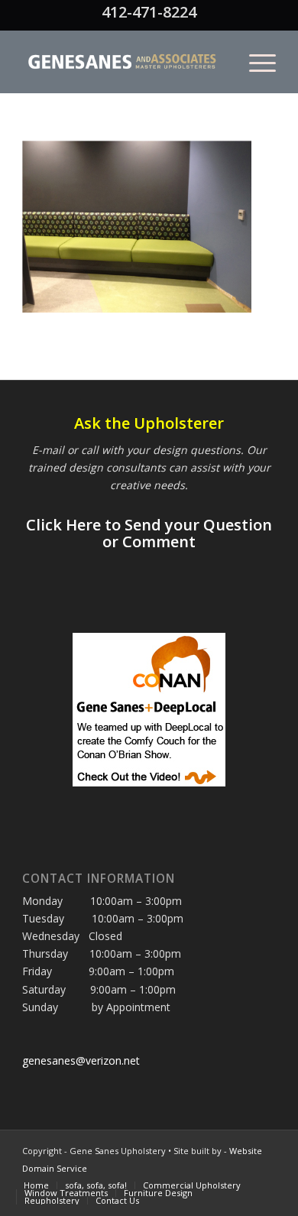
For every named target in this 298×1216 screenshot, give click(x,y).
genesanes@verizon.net (81, 1060)
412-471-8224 (149, 12)
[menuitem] (255, 61)
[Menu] (255, 61)
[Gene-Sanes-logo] (123, 61)
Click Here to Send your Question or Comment (149, 533)
